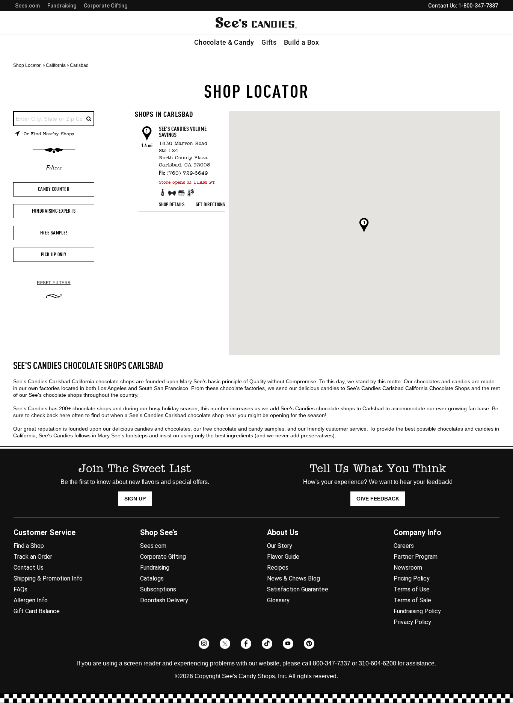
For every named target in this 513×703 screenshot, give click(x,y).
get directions (210, 204)
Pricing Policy (412, 578)
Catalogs (152, 578)
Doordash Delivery (164, 600)
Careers (404, 545)
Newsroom (408, 567)
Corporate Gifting (105, 5)
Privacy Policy (412, 622)
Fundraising (61, 5)
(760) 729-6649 (187, 173)
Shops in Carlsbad (164, 115)
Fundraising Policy (417, 611)
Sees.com (27, 5)
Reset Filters (54, 283)
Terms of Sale (412, 600)
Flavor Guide (283, 556)
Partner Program (416, 556)
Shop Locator (27, 65)
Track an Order (33, 556)
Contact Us (29, 567)
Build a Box (301, 42)
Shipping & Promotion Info (48, 578)
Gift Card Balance (37, 611)
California (56, 65)
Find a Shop (29, 545)
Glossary (278, 600)
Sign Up (135, 499)
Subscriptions (158, 589)
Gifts (268, 42)
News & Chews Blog (293, 578)
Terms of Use (412, 589)
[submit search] (89, 118)
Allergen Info (31, 600)
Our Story (279, 545)
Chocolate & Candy (224, 42)
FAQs (20, 589)
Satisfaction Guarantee (297, 589)
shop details (171, 204)
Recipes (277, 567)
